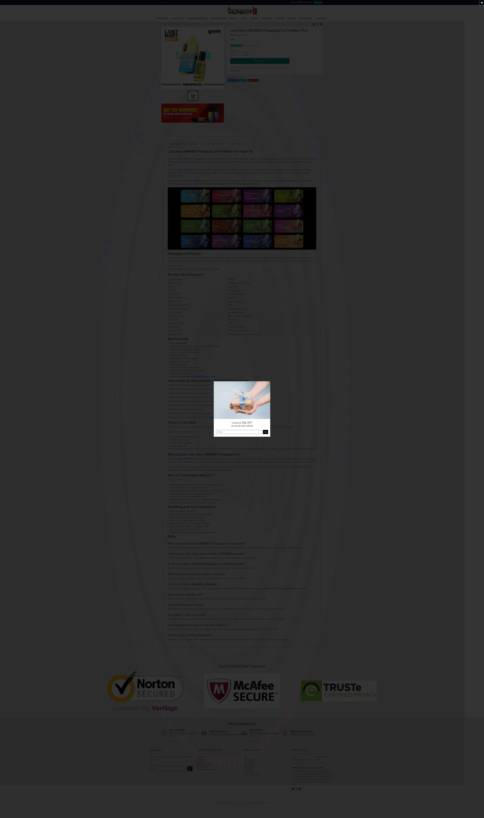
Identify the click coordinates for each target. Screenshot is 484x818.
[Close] (482, 2)
